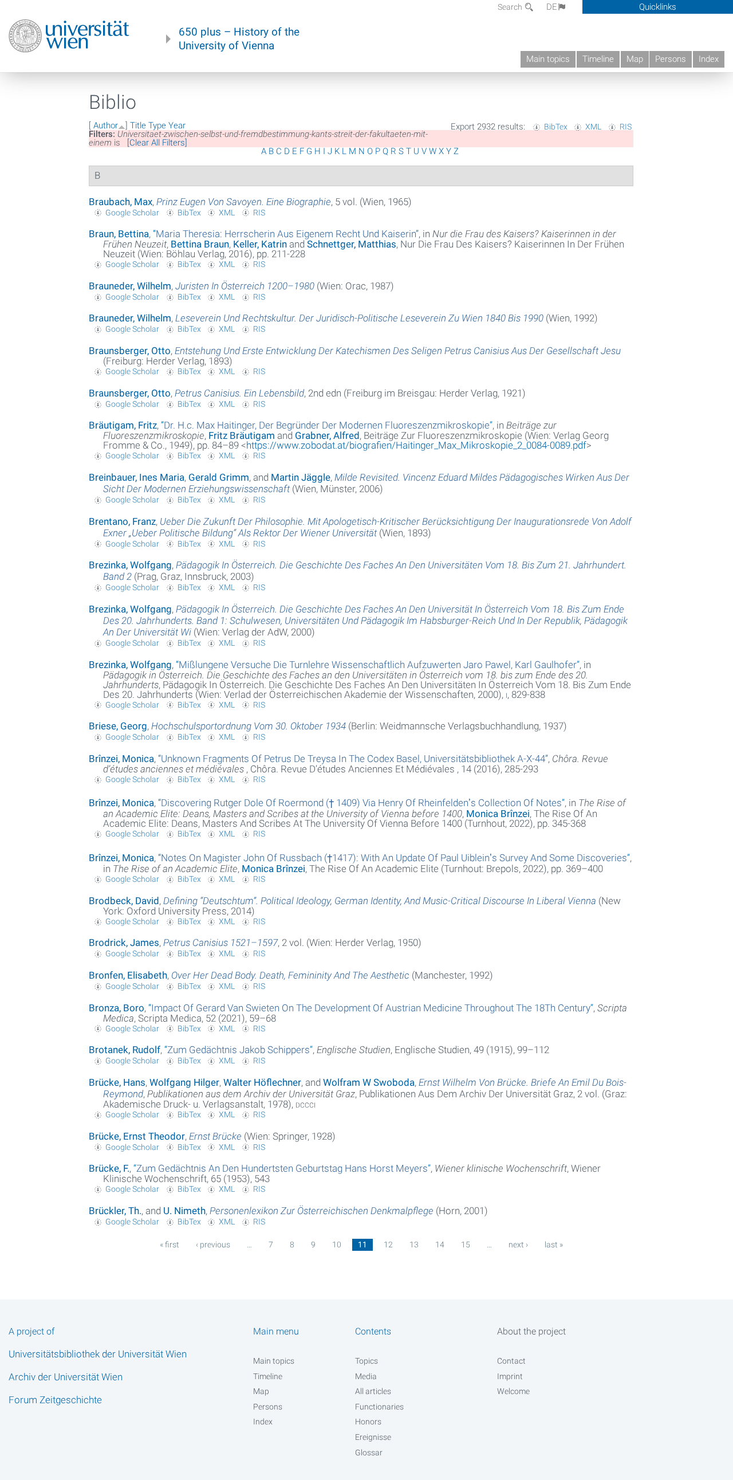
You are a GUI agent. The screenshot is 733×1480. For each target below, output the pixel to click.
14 (439, 1244)
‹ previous (213, 1244)
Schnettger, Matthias (351, 244)
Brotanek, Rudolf (124, 1049)
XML (593, 126)
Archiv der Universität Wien (66, 1377)
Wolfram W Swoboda (369, 1082)
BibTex (556, 126)
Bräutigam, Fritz (123, 425)
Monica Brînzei (498, 813)
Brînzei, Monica (121, 758)
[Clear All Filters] (157, 143)
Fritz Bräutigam (241, 435)
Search (511, 6)
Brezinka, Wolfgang (130, 565)
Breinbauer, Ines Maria (136, 477)
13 (414, 1244)
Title (138, 125)
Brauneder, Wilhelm (130, 286)
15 (465, 1244)
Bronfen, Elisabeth (128, 975)
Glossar (369, 1452)
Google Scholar (132, 212)
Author (105, 125)
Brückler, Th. (115, 1210)
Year (177, 125)
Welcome (513, 1391)
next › (518, 1244)
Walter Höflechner (262, 1082)
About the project (531, 1331)
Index (709, 59)
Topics (366, 1360)
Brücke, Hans (117, 1082)
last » (554, 1244)
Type (157, 125)
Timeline (598, 59)
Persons (670, 59)
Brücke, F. (109, 1168)
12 (388, 1244)
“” (286, 234)
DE (551, 7)
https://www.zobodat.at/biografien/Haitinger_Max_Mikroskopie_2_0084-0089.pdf (416, 445)
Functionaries (379, 1406)
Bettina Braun (200, 244)
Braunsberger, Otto (130, 350)
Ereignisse (373, 1437)
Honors (368, 1421)
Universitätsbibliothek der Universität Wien (98, 1354)
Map (634, 59)
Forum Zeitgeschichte (55, 1400)
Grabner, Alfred (327, 435)
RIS (626, 126)
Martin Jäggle (300, 477)
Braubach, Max (120, 201)
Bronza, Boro (116, 1008)
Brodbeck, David (124, 900)
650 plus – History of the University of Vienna (239, 39)
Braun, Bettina (119, 234)
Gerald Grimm (218, 477)
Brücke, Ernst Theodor (137, 1136)
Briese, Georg (118, 726)
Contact (511, 1360)
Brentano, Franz (122, 521)
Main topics (548, 59)
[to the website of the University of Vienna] (69, 36)
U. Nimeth (184, 1210)
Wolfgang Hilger (184, 1082)
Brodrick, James (124, 942)
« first (169, 1244)
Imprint (510, 1376)
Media (366, 1376)
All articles (373, 1391)
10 (336, 1244)
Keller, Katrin (260, 244)
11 (362, 1244)
